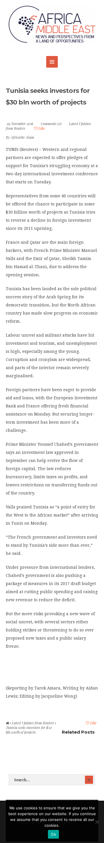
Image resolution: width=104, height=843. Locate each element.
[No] (97, 822)
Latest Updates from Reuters (33, 723)
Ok (53, 834)
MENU (52, 62)
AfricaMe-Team (22, 137)
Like (41, 128)
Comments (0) (51, 123)
